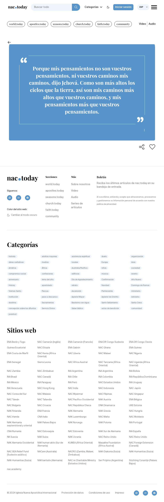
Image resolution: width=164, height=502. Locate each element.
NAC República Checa (79, 405)
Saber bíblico (77, 309)
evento (134, 274)
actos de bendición (110, 309)
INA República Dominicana (143, 377)
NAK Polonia (104, 422)
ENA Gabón (74, 348)
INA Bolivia (134, 371)
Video (142, 24)
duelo (104, 257)
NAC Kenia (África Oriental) (46, 355)
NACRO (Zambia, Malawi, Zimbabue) (81, 453)
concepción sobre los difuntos (22, 309)
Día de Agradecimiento (82, 280)
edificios (75, 274)
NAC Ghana (104, 348)
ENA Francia (43, 411)
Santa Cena (136, 303)
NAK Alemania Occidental (20, 443)
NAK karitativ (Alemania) (49, 460)
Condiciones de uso (99, 493)
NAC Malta (104, 417)
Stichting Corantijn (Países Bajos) (143, 462)
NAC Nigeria (135, 353)
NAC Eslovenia (75, 431)
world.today (16, 24)
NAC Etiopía (43, 348)
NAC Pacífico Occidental (81, 400)
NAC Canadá (44, 377)
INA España (135, 431)
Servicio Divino (48, 309)
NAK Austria (104, 400)
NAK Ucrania (74, 437)
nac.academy (14, 469)
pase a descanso (49, 297)
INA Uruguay (135, 382)
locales (75, 262)
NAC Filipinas (105, 394)
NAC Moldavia (136, 417)
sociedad (135, 268)
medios (45, 262)
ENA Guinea (135, 348)
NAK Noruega (75, 422)
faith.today (103, 24)
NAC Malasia (44, 394)
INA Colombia (105, 377)
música (105, 274)
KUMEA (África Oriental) (80, 443)
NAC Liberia (74, 353)
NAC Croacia (44, 405)
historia (12, 257)
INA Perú (72, 382)
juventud (12, 314)
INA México (13, 382)
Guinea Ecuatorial (16, 348)
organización (137, 257)
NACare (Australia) (47, 452)
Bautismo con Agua (80, 303)
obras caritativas (16, 262)
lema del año (47, 280)
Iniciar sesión (123, 7)
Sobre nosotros (80, 184)
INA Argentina (75, 371)
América (13, 268)
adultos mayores (49, 257)
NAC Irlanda (13, 417)
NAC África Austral (77, 362)
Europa (105, 262)
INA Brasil (12, 377)
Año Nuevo (136, 280)
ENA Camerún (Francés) (80, 342)
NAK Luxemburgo (77, 417)
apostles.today (38, 24)
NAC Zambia (13, 371)
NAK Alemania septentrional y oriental (19, 424)
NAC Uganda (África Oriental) (139, 364)
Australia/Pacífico (79, 268)
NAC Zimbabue (45, 371)
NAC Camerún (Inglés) (49, 342)
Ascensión (76, 291)
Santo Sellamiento (110, 303)
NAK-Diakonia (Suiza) (109, 452)
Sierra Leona (44, 362)
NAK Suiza (42, 437)
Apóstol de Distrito (110, 297)
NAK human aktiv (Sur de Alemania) (50, 444)
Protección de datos (73, 493)
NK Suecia (12, 437)
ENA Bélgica (135, 400)
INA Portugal (135, 422)
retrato (75, 285)
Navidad (105, 285)
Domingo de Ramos (140, 285)
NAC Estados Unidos (109, 382)
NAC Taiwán (13, 400)
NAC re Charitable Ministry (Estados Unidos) (82, 462)
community (123, 24)
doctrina (12, 303)
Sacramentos (48, 303)
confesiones (47, 274)
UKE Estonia (135, 405)
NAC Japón (135, 388)
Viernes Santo (15, 291)
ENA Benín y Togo (16, 342)
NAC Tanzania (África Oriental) (109, 364)
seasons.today (61, 24)
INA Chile (72, 377)
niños (104, 268)
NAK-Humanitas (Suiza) (141, 452)
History (12, 285)
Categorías (91, 7)
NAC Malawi (104, 353)
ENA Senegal (14, 362)
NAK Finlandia (14, 411)
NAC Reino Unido (107, 437)
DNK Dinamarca (106, 405)
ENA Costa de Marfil (17, 353)
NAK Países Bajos (46, 422)
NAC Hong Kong (45, 388)
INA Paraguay (44, 382)
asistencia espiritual (81, 257)
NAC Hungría (135, 411)
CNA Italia (42, 417)
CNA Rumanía (14, 431)
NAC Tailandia (44, 400)
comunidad (136, 309)
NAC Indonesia (106, 388)
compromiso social (17, 274)
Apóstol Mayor (78, 297)
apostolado (47, 285)
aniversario (14, 280)
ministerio (135, 291)
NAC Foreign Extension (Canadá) (141, 444)
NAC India (73, 388)
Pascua (45, 291)
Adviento (135, 297)
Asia (133, 262)
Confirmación (108, 280)
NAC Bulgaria (14, 405)
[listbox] (143, 7)
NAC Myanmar (75, 394)
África (44, 268)
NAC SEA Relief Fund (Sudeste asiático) (18, 453)
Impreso (119, 493)
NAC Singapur (136, 394)
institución (13, 297)
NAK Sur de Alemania (109, 431)
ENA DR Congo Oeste (140, 342)
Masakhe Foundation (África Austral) (109, 444)
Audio (152, 24)
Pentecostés (107, 291)
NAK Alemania (75, 411)
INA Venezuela (14, 388)
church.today (83, 24)
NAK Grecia (104, 411)
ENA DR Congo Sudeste (111, 342)
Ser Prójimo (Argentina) (110, 460)
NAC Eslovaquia (45, 431)
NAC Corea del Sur (17, 394)
